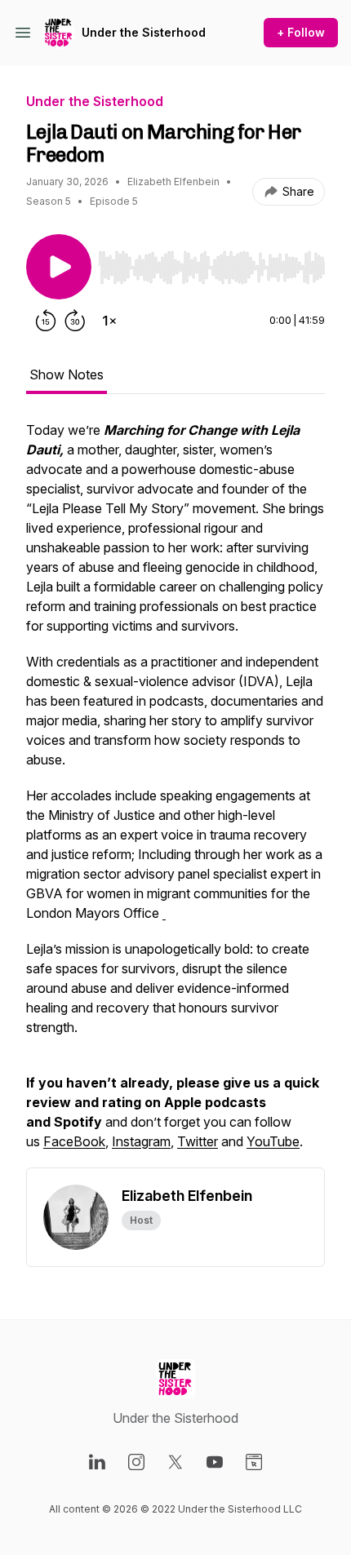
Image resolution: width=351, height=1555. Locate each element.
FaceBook (74, 1141)
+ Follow (301, 32)
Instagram (141, 1141)
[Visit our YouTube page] (215, 1462)
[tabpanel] (175, 793)
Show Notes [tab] (66, 374)
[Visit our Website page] (254, 1462)
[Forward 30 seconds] (75, 320)
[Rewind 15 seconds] (45, 320)
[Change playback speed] (109, 320)
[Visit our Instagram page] (136, 1462)
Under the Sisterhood (144, 32)
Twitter (197, 1141)
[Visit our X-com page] (175, 1462)
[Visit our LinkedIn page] (97, 1462)
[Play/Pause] (58, 266)
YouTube (273, 1141)
